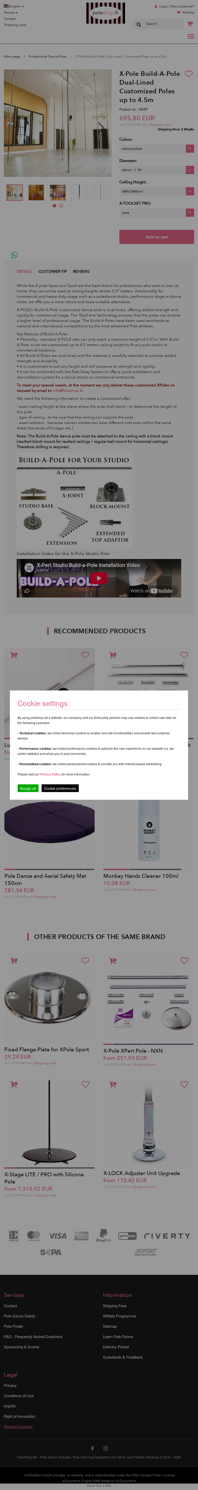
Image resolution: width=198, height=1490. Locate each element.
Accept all (28, 788)
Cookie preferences (60, 788)
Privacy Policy (50, 774)
